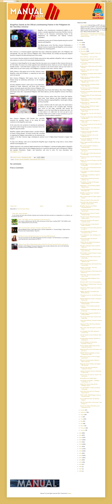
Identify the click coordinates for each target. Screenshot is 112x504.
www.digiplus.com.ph (15, 152)
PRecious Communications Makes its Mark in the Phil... (89, 360)
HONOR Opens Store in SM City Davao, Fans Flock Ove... (90, 250)
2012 (80, 457)
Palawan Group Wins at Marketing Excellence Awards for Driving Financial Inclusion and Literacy (43, 244)
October (83, 410)
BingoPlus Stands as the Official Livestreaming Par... (88, 206)
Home (41, 206)
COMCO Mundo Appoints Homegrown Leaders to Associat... (90, 242)
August (82, 414)
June (82, 419)
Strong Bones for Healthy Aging (88, 378)
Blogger (69, 493)
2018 (80, 444)
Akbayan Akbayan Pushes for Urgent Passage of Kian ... (89, 106)
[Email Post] (34, 157)
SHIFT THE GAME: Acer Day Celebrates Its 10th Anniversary (34, 219)
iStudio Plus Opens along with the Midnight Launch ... (89, 384)
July (82, 416)
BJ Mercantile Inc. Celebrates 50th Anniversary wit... (89, 103)
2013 (80, 455)
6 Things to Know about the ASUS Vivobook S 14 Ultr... (89, 132)
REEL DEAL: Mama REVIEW (19, 213)
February (83, 428)
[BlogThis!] (39, 157)
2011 (80, 460)
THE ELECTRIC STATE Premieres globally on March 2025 (89, 203)
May (82, 421)
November (83, 51)
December (83, 49)
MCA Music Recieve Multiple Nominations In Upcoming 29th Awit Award (36, 236)
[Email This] (37, 157)
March (82, 425)
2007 (80, 469)
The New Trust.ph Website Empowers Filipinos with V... (90, 217)
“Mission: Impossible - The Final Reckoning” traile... (88, 268)
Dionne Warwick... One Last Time (88, 56)
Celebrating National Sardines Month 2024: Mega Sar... (89, 85)
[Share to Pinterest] (44, 157)
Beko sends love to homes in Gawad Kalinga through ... (89, 214)
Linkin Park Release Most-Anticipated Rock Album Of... (90, 190)
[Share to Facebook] (42, 157)
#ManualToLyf (96, 33)
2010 (80, 462)
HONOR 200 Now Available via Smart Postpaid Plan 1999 (90, 353)
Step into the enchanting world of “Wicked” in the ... (88, 261)
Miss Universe (41, 159)
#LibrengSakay (84, 34)
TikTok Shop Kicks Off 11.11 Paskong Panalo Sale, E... (89, 392)
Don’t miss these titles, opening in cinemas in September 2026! (34, 227)
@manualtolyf (84, 25)
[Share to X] (40, 157)
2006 (80, 471)
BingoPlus (26, 159)
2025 (80, 44)
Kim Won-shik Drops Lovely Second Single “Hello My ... (89, 224)
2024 (80, 47)
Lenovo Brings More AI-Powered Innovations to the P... (88, 232)
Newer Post (13, 206)
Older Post (69, 206)
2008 (80, 466)
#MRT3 (102, 33)
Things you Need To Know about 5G (89, 200)
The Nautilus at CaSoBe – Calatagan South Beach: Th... (89, 381)
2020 (80, 439)
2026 (80, 42)
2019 (80, 442)
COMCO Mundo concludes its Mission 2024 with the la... (90, 77)
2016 (80, 448)
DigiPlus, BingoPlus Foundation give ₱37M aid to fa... (89, 292)
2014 (80, 453)
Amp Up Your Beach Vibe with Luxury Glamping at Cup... (90, 406)
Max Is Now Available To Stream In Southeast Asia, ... (89, 146)
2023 (80, 433)
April (82, 423)
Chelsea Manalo (33, 159)
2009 (80, 464)
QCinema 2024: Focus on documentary (90, 282)
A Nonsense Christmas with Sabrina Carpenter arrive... (89, 221)
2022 (80, 435)
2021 (80, 437)
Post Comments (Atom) (23, 208)
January (83, 430)
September (84, 412)
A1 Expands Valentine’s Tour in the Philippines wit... (89, 135)
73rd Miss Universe (19, 159)
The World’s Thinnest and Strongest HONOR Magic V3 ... (89, 182)
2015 (80, 451)
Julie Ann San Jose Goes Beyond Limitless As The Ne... (88, 368)
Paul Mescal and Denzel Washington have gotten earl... (89, 88)
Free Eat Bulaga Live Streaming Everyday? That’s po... (88, 342)
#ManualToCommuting (86, 33)
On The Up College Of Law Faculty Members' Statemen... (89, 139)
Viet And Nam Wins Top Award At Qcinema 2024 (88, 239)
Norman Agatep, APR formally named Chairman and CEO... (90, 346)
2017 (80, 446)
